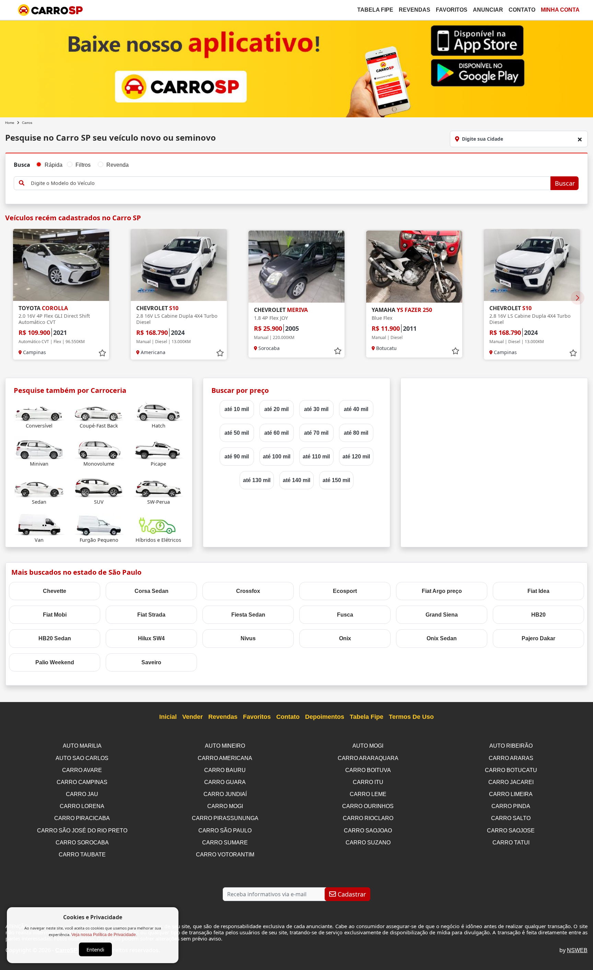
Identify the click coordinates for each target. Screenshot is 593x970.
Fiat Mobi (55, 615)
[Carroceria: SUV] (99, 486)
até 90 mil (236, 456)
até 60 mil (276, 433)
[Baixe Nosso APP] (296, 67)
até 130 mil (256, 480)
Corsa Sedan (151, 591)
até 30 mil (316, 409)
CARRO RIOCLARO (368, 818)
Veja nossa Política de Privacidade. (104, 934)
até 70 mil (316, 433)
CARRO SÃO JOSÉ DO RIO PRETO (82, 830)
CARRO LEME (368, 794)
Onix (345, 638)
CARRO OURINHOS (368, 806)
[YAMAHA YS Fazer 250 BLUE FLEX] (414, 267)
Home (9, 123)
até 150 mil (336, 480)
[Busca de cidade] (579, 139)
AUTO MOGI (367, 746)
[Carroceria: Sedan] (39, 486)
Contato (522, 10)
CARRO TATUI (511, 842)
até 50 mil (236, 433)
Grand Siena (442, 615)
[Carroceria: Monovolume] (99, 448)
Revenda (117, 165)
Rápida (53, 165)
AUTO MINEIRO (225, 746)
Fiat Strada (151, 615)
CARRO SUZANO (368, 842)
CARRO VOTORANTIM (225, 854)
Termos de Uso (411, 716)
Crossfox (248, 591)
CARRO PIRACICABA (82, 818)
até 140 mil (296, 480)
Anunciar (488, 10)
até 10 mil (236, 409)
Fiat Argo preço (442, 591)
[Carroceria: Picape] (158, 448)
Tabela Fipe (375, 10)
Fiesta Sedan (248, 615)
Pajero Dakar (538, 638)
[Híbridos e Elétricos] (158, 524)
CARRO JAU (82, 794)
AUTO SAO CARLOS (82, 758)
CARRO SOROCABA (82, 842)
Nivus (248, 638)
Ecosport (345, 591)
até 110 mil (316, 456)
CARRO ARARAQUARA (368, 758)
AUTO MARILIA (82, 746)
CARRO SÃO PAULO (225, 830)
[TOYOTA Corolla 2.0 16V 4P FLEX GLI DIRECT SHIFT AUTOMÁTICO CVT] (61, 265)
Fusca (345, 615)
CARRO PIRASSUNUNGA (225, 818)
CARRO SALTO (511, 818)
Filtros (83, 165)
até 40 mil (356, 409)
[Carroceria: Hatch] (158, 410)
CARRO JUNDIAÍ (225, 794)
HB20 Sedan (54, 638)
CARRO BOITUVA (368, 770)
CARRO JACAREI (511, 782)
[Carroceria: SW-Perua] (158, 486)
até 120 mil (356, 456)
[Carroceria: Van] (39, 524)
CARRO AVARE (82, 770)
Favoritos (451, 10)
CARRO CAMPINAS (82, 782)
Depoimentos (324, 716)
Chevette (54, 591)
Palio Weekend (54, 662)
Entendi (95, 949)
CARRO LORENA (82, 806)
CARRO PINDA (510, 806)
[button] (577, 298)
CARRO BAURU (225, 770)
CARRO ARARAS (511, 758)
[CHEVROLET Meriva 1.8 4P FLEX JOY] (296, 267)
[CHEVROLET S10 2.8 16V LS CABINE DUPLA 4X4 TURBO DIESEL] (179, 265)
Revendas (414, 10)
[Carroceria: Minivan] (39, 448)
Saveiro (151, 662)
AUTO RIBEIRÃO (511, 746)
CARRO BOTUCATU (511, 770)
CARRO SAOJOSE (511, 830)
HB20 (538, 615)
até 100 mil (276, 456)
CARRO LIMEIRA (511, 794)
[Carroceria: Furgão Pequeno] (99, 524)
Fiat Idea (538, 591)
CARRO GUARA (225, 782)
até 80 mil (356, 433)
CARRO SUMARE (225, 842)
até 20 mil (276, 409)
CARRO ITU (368, 782)
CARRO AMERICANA (225, 758)
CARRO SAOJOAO (368, 830)
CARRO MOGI (225, 806)
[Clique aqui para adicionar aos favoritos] (102, 353)
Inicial (168, 716)
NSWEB (577, 950)
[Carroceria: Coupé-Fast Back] (99, 410)
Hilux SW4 (151, 638)
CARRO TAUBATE (82, 854)
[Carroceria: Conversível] (39, 410)
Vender (192, 716)
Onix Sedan (442, 638)
